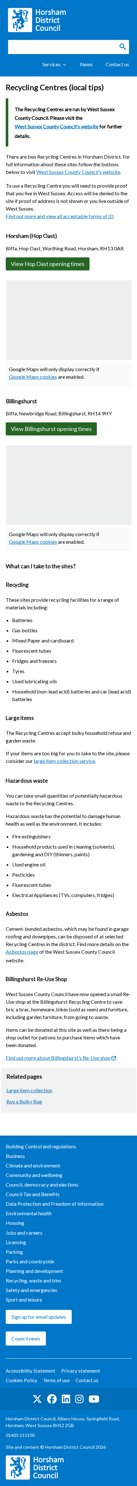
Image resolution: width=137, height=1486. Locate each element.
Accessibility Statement (30, 1371)
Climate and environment (33, 1165)
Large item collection (29, 1090)
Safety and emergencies (31, 1290)
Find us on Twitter (37, 1399)
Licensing (16, 1242)
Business (15, 1156)
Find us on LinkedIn (66, 1399)
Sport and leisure (24, 1299)
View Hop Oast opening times (47, 263)
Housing (15, 1223)
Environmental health (29, 1213)
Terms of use (56, 1380)
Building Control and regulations (41, 1146)
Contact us (117, 64)
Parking (14, 1252)
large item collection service (64, 761)
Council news (25, 1338)
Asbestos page (22, 952)
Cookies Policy (21, 1380)
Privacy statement (80, 1371)
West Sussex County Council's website (56, 126)
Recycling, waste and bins (33, 1280)
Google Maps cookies (33, 377)
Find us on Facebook (52, 1399)
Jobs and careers (24, 1233)
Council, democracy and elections (42, 1184)
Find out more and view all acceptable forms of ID (60, 216)
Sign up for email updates (38, 1317)
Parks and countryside (30, 1261)
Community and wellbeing (34, 1175)
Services (51, 64)
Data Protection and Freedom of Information (55, 1204)
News (86, 64)
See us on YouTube (94, 1399)
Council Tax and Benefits (33, 1194)
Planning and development (34, 1271)
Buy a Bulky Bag (24, 1101)
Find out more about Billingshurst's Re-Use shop (58, 1058)
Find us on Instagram (79, 1399)
